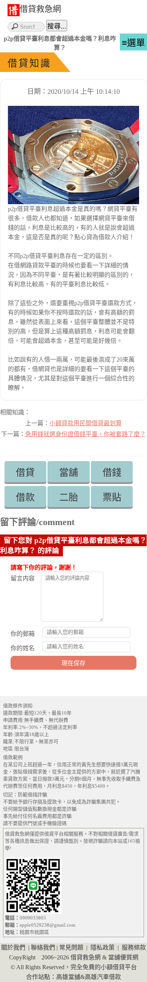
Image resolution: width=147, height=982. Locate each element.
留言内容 (23, 578)
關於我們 (13, 947)
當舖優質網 (123, 957)
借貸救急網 (40, 9)
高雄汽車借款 (103, 977)
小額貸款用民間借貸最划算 (85, 423)
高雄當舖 (68, 977)
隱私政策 (102, 947)
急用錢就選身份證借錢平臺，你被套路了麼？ (85, 434)
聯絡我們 (43, 947)
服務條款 (134, 947)
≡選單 (133, 43)
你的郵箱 (23, 634)
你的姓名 (23, 648)
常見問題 (71, 947)
